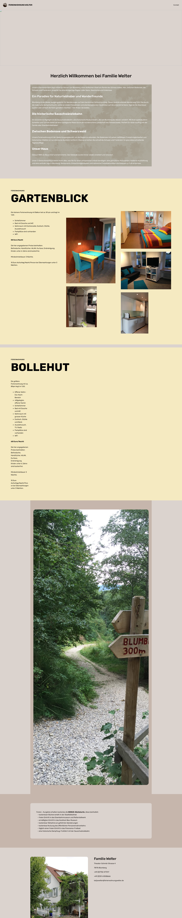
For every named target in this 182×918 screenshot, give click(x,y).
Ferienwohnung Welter (20, 5)
